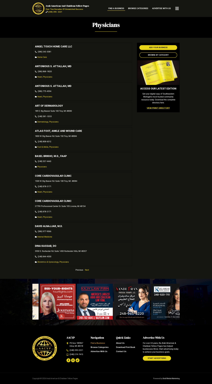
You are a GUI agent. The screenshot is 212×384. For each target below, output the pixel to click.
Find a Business (116, 8)
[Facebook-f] (68, 360)
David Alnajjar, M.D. (49, 226)
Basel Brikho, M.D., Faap (51, 156)
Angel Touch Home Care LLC (53, 46)
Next (87, 270)
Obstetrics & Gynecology (48, 262)
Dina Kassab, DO (45, 245)
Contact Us (121, 351)
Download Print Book (125, 347)
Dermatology (42, 122)
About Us (120, 343)
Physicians (47, 77)
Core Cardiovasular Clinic (53, 175)
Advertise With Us (161, 8)
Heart (39, 77)
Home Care (42, 57)
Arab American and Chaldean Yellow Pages (67, 5)
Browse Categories (138, 8)
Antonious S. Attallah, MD (53, 66)
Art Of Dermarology (49, 105)
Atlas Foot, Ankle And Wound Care (58, 130)
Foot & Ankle (42, 147)
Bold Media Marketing (171, 378)
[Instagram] (73, 360)
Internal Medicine (44, 237)
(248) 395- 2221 (55, 12)
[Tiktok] (78, 360)
